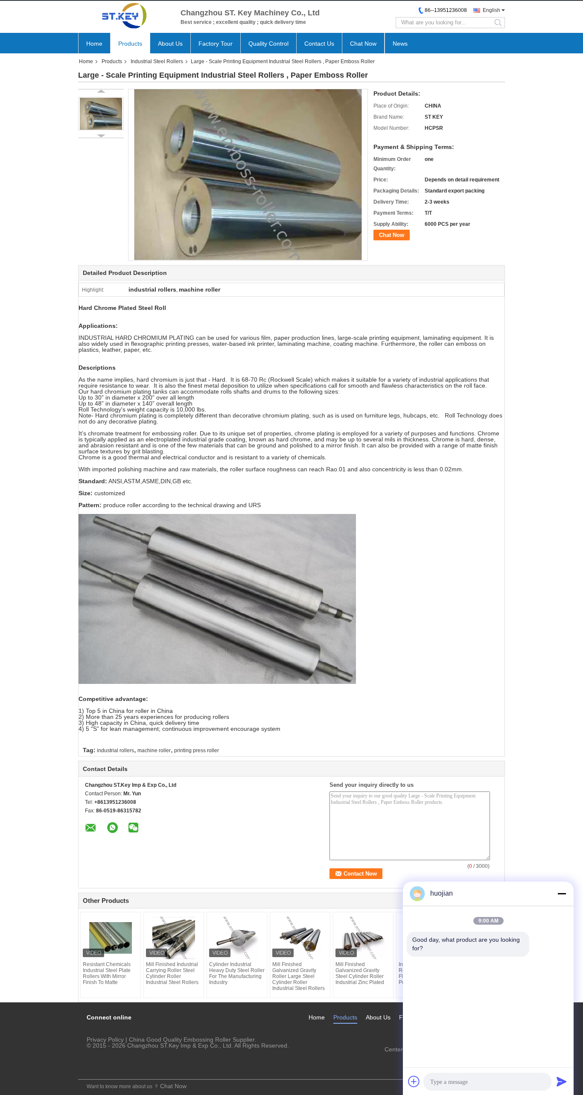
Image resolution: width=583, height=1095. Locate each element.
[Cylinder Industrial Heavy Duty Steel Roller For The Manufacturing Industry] (237, 938)
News (400, 43)
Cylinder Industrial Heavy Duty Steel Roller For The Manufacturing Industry (237, 973)
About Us (170, 43)
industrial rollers (115, 750)
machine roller (154, 750)
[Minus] (562, 893)
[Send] (561, 1081)
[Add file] (414, 1081)
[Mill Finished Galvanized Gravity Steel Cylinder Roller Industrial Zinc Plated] (363, 938)
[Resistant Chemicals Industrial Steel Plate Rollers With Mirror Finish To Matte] (110, 938)
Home (94, 43)
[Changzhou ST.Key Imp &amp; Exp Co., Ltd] (125, 16)
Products (130, 43)
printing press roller (196, 750)
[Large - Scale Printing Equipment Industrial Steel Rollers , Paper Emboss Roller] (101, 113)
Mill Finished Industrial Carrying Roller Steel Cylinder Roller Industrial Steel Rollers (172, 973)
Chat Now (363, 43)
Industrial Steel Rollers (157, 61)
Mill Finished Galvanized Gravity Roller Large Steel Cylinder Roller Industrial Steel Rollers (298, 976)
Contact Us (319, 43)
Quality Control (268, 43)
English (491, 10)
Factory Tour (215, 43)
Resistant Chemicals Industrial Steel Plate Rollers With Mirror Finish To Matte (107, 973)
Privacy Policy (105, 1039)
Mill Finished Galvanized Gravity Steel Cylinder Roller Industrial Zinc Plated (359, 973)
